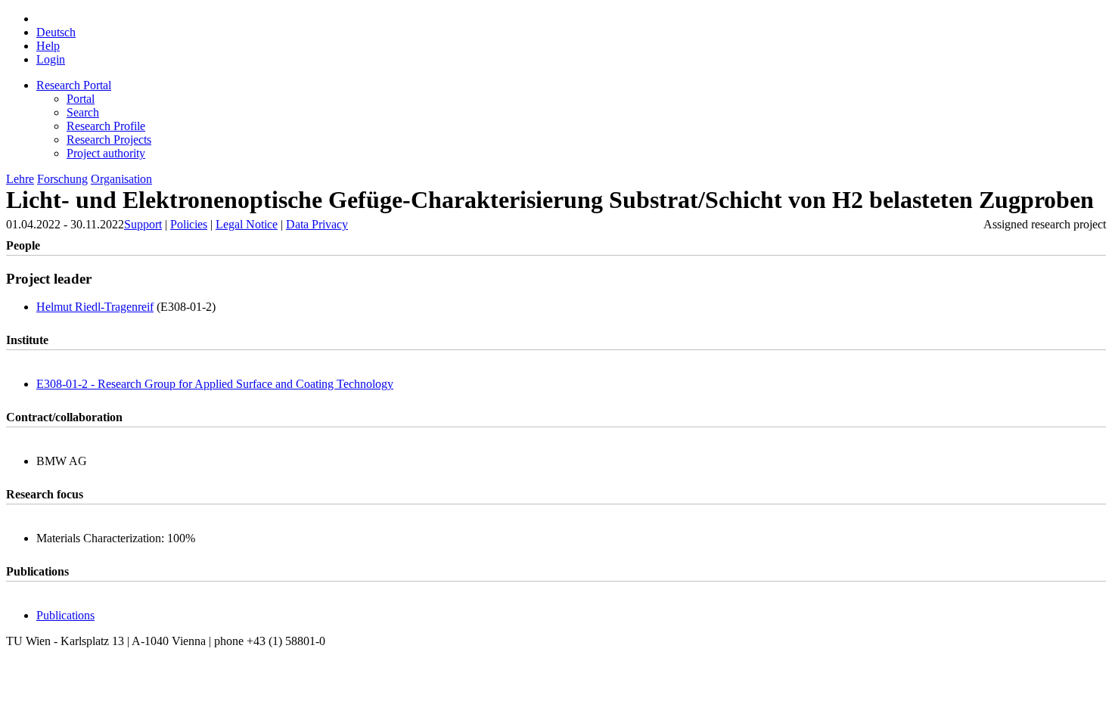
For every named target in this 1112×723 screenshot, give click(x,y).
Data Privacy (317, 224)
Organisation (121, 178)
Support (143, 224)
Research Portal (73, 85)
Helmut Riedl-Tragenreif (95, 306)
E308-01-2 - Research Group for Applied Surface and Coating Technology (214, 383)
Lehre (20, 178)
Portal (81, 98)
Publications (65, 615)
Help (48, 45)
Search (83, 112)
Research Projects (109, 139)
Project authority (106, 153)
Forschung (62, 178)
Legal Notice (247, 224)
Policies (188, 224)
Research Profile (106, 125)
